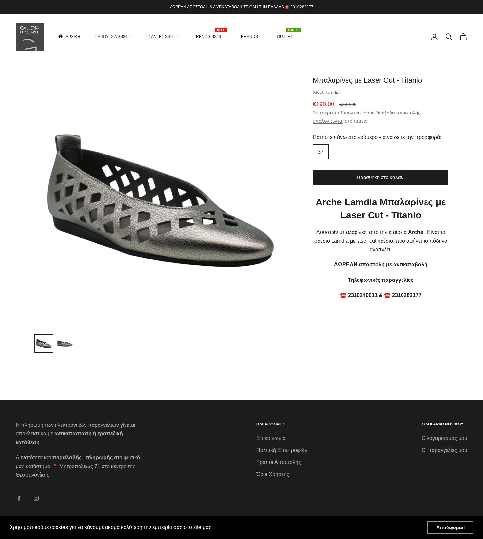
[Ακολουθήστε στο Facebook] (19, 498)
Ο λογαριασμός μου (444, 438)
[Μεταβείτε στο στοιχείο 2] (65, 343)
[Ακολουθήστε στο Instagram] (36, 498)
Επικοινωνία (271, 438)
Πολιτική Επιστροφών (281, 450)
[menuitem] (69, 36)
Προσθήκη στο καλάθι (380, 177)
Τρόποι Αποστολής (278, 462)
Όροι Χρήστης (272, 474)
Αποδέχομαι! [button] (450, 527)
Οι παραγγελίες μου (444, 450)
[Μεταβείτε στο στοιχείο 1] (43, 343)
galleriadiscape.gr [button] (234, 527)
